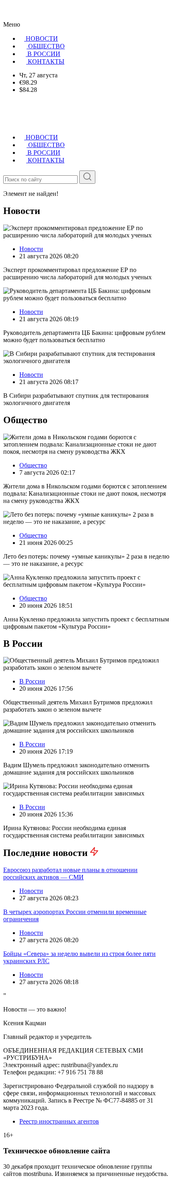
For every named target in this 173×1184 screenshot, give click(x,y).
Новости (31, 248)
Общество (33, 465)
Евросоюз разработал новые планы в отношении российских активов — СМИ (70, 873)
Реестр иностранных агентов (59, 1121)
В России (32, 681)
